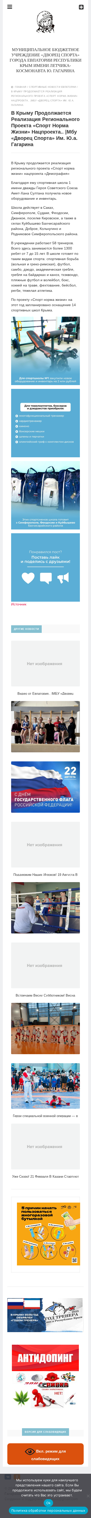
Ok (48, 1503)
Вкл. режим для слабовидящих (48, 1455)
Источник (18, 604)
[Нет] (87, 1495)
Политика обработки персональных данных (48, 1510)
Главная (21, 87)
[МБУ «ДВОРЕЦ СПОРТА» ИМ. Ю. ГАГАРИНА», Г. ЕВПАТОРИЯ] (45, 14)
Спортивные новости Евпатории (52, 87)
